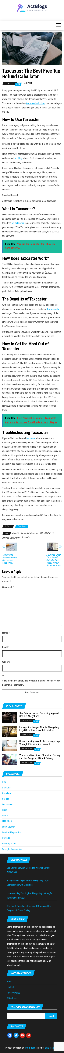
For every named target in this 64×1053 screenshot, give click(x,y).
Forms (5, 815)
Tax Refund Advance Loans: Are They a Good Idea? (9, 559)
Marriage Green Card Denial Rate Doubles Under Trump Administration (53, 560)
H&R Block (7, 821)
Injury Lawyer (8, 826)
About (9, 981)
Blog (4, 782)
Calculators (22, 526)
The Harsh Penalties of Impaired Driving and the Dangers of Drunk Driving (39, 757)
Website (6, 661)
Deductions (7, 804)
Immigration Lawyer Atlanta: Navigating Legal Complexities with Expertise (39, 729)
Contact (10, 987)
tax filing (18, 158)
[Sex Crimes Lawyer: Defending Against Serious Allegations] (9, 717)
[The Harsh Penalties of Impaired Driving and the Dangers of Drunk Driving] (9, 759)
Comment (8, 587)
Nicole (29, 83)
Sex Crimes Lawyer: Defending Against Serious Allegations (39, 715)
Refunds (6, 838)
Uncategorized (9, 843)
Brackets (6, 787)
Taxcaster (25, 537)
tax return (30, 438)
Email (5, 647)
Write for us (12, 998)
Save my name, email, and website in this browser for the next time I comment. (31, 682)
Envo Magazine (52, 1047)
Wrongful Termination (12, 849)
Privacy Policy (13, 992)
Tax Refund (45, 532)
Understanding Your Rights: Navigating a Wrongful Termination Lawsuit (39, 743)
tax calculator (18, 223)
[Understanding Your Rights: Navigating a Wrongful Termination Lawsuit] (9, 745)
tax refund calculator (35, 103)
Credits (5, 798)
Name (6, 632)
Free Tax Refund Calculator (25, 533)
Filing (4, 810)
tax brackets (53, 309)
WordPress (30, 1047)
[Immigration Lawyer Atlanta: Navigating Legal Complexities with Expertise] (9, 731)
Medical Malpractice (11, 832)
